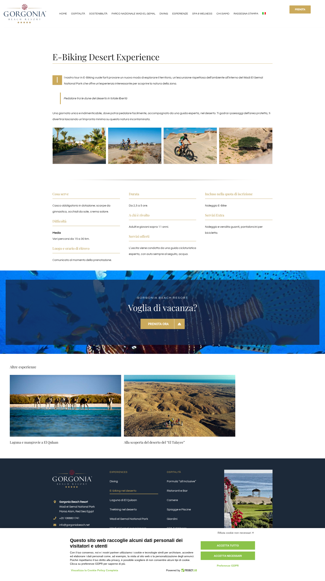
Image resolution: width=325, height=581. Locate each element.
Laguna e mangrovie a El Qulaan (34, 442)
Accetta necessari (228, 555)
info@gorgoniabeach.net (74, 525)
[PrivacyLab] (188, 570)
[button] (55, 146)
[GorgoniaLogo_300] (25, 5)
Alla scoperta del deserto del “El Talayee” (154, 442)
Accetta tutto (228, 545)
